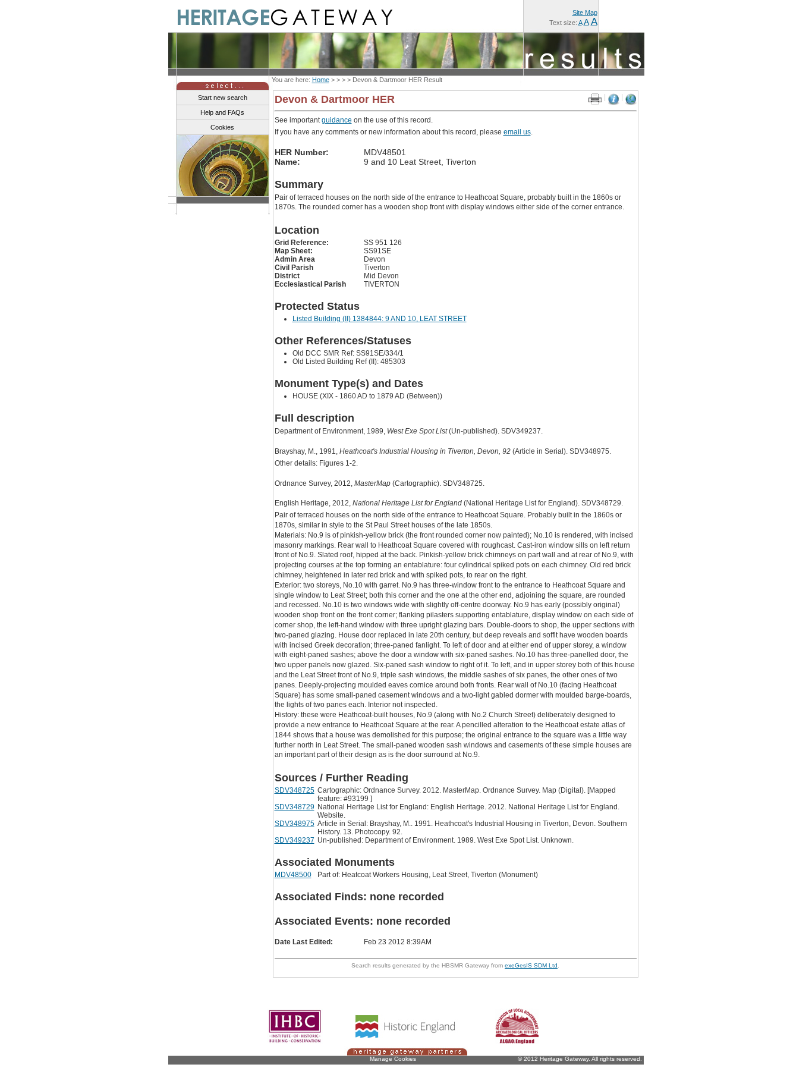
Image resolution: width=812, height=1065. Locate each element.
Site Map (584, 12)
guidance (337, 120)
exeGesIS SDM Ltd (531, 965)
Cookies (222, 127)
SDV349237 (294, 840)
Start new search (222, 97)
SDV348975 (294, 823)
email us (517, 132)
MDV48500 (293, 875)
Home (320, 79)
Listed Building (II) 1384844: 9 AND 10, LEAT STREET (379, 319)
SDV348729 (294, 807)
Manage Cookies (393, 1058)
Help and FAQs (222, 112)
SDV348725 (294, 790)
